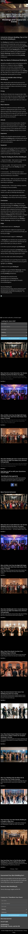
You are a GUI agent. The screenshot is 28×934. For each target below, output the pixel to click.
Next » (16, 869)
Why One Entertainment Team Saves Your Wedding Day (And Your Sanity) (12, 692)
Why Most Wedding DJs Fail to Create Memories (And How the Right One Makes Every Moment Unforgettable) (14, 460)
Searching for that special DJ (9, 476)
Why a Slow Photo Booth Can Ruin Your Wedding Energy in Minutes (12, 652)
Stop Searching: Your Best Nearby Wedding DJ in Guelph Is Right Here (13, 820)
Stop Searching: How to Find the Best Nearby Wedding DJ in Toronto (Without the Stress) (13, 861)
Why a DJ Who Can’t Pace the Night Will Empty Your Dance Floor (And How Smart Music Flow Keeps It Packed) (14, 416)
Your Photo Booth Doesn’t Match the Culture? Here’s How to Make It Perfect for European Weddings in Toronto (13, 735)
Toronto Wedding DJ (6, 287)
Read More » (3, 381)
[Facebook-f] (12, 484)
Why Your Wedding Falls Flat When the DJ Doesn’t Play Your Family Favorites (12, 778)
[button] (25, 2)
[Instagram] (15, 484)
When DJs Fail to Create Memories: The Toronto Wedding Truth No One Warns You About (14, 373)
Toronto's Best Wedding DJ (9, 886)
